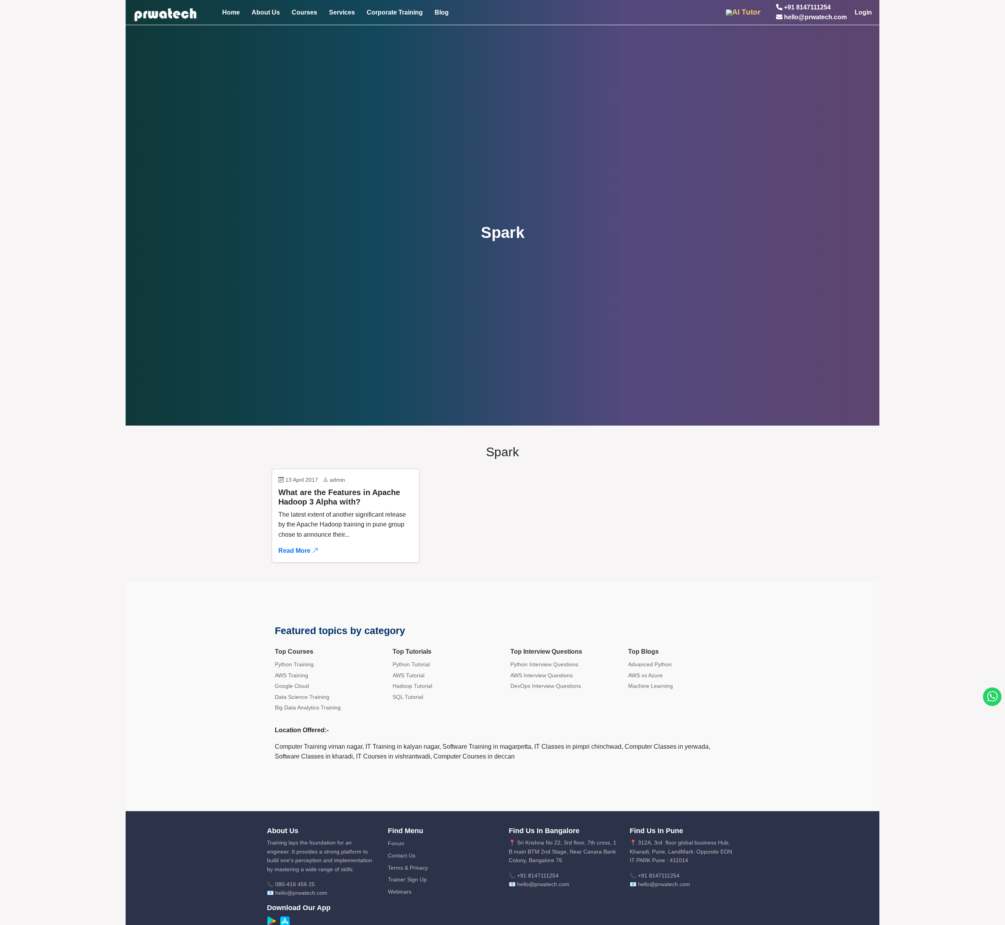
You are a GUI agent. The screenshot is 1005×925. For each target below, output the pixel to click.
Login (863, 12)
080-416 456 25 (295, 884)
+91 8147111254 (806, 7)
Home (231, 12)
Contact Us (401, 855)
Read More (295, 550)
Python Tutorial (411, 664)
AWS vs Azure (645, 675)
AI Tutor (746, 12)
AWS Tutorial (408, 675)
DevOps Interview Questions (545, 686)
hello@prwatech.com (814, 17)
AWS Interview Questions (541, 675)
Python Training (294, 664)
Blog (442, 12)
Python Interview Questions (544, 664)
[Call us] (992, 696)
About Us (266, 12)
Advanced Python (650, 664)
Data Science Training (302, 697)
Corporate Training (395, 12)
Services (342, 12)
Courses (304, 12)
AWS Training (291, 675)
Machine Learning (650, 686)
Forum (396, 843)
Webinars (399, 891)
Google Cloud (292, 686)
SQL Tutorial (408, 697)
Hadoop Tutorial (412, 686)
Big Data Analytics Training (308, 707)
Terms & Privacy (408, 868)
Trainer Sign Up (407, 879)
